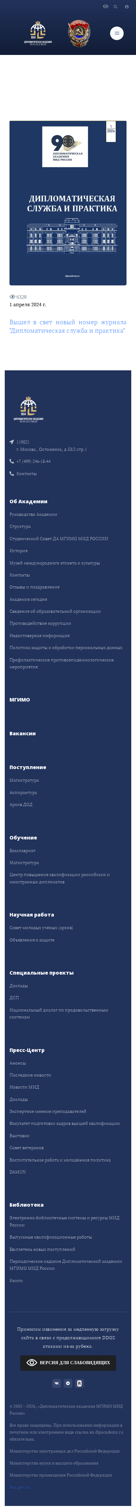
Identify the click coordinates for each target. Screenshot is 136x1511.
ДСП (14, 997)
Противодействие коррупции (40, 623)
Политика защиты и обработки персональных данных (65, 647)
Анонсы (17, 1063)
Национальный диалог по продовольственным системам (58, 1013)
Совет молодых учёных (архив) (41, 927)
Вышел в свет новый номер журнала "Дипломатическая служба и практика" (68, 326)
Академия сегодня (28, 599)
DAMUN (17, 1172)
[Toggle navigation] (117, 33)
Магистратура (24, 780)
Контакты (26, 473)
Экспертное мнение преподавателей (47, 1111)
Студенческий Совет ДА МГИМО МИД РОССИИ (58, 538)
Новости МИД (24, 1087)
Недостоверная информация (39, 635)
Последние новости (30, 1075)
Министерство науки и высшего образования (53, 1463)
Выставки (19, 1135)
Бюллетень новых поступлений (42, 1249)
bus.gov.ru (19, 1487)
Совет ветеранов (26, 1147)
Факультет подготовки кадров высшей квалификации (64, 1123)
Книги (16, 1280)
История (18, 550)
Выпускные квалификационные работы (50, 1237)
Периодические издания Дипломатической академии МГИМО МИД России (65, 1264)
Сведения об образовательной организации (55, 611)
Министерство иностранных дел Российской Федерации (64, 1451)
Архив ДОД (21, 804)
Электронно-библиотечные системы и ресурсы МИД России (64, 1221)
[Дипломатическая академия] (38, 33)
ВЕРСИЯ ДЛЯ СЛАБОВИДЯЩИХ (75, 1362)
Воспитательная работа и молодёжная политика (60, 1160)
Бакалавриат (22, 850)
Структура (20, 526)
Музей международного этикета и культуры (54, 563)
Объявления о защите (31, 940)
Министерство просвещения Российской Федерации (60, 1475)
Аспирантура (23, 792)
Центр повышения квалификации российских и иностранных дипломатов (59, 878)
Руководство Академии (33, 514)
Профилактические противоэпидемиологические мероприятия (61, 663)
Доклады (18, 985)
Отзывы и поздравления (34, 587)
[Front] (28, 409)
